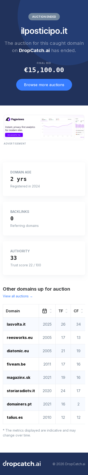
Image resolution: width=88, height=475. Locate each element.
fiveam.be (16, 364)
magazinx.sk (18, 377)
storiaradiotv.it (21, 390)
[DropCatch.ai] (22, 463)
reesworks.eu (20, 337)
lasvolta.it (16, 324)
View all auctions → (18, 296)
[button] (21, 311)
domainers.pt (19, 404)
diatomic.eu (18, 350)
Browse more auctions (44, 84)
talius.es (15, 417)
